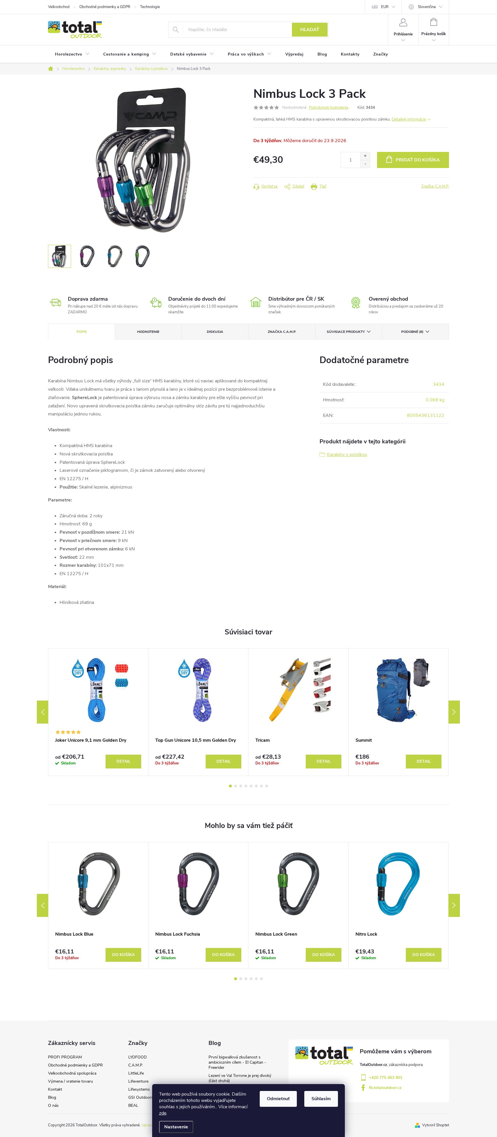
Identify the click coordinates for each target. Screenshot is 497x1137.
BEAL (133, 1105)
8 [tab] (266, 786)
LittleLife (136, 1073)
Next (454, 712)
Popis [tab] (82, 331)
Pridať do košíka (418, 160)
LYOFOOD (137, 1057)
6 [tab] (256, 786)
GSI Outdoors (140, 1097)
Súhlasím (321, 1099)
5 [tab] (251, 786)
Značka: (435, 186)
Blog (52, 1097)
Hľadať (309, 29)
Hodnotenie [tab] (148, 331)
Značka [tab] (282, 331)
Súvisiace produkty (346, 331)
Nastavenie (176, 1127)
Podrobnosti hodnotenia (328, 107)
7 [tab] (261, 786)
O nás (53, 1105)
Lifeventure (138, 1081)
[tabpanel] (98, 712)
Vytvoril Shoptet (435, 1125)
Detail (123, 761)
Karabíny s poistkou (347, 454)
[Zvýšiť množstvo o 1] (365, 156)
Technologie (150, 6)
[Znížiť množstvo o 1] (365, 164)
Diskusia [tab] (215, 331)
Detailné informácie (409, 119)
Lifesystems (139, 1089)
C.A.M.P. (135, 1065)
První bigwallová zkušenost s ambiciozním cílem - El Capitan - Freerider (237, 1062)
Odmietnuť (278, 1099)
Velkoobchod (59, 6)
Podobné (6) (412, 331)
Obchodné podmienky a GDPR (104, 6)
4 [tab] (245, 786)
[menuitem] (72, 54)
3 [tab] (240, 786)
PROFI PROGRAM (65, 1057)
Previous (42, 712)
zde (162, 1113)
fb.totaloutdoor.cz (385, 1087)
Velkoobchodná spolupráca (72, 1073)
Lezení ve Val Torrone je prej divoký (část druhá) (240, 1078)
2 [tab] (235, 786)
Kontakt (55, 1089)
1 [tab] (230, 786)
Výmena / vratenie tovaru (70, 1081)
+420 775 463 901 (385, 1077)
